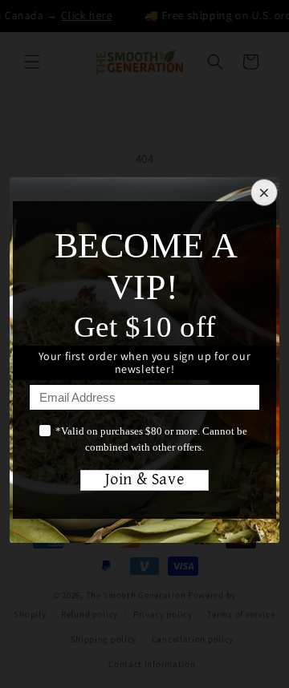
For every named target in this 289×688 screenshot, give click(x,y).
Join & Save (145, 480)
